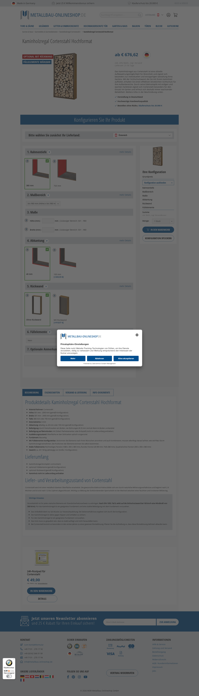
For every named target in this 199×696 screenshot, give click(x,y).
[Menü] (13, 659)
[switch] (9, 676)
